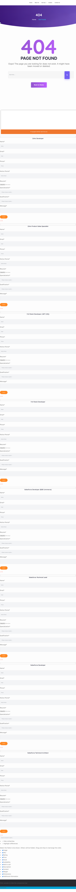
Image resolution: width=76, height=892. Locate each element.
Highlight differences (10, 843)
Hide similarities (8, 841)
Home (34, 19)
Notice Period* (5, 171)
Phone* (2, 161)
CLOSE (1, 220)
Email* (2, 151)
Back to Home (39, 85)
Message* (3, 206)
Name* (2, 141)
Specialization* (5, 188)
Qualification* (4, 197)
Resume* (3, 181)
